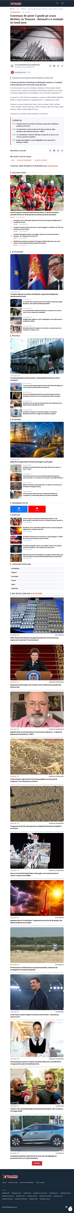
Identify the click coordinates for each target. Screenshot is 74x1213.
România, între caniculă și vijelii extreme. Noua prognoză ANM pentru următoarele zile (42, 528)
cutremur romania (40, 160)
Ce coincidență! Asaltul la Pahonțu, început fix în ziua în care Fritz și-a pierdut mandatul (38, 136)
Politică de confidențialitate (27, 1182)
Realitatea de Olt (33, 1199)
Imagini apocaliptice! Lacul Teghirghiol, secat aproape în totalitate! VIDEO (35, 141)
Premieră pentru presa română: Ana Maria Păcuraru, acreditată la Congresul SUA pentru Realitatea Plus (35, 1063)
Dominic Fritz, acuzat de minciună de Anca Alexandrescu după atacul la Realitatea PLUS (42, 404)
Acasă (13, 9)
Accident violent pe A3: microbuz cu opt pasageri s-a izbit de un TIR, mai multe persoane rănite (43, 537)
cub (12, 160)
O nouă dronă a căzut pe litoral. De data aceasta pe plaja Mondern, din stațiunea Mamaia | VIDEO (35, 130)
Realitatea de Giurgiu (7, 1199)
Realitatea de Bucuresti (8, 1196)
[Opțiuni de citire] (70, 1209)
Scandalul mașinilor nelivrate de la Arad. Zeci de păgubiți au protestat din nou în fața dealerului (33, 1157)
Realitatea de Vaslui (45, 1199)
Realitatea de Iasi (53, 1193)
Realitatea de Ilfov (20, 1196)
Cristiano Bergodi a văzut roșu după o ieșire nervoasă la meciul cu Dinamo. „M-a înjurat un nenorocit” (36, 235)
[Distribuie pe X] (62, 65)
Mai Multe (37, 1163)
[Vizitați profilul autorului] (12, 66)
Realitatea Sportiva (16, 1193)
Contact (4, 1182)
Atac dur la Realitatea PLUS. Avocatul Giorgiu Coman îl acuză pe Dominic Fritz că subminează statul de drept (41, 395)
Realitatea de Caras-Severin (40, 1193)
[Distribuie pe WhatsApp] (58, 65)
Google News (53, 166)
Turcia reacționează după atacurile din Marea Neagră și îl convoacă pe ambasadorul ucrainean (43, 386)
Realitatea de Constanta (45, 1196)
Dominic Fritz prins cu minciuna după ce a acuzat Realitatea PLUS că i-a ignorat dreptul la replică (40, 413)
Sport (15, 238)
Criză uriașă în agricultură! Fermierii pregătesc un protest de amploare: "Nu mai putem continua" (33, 780)
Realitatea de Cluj (58, 1196)
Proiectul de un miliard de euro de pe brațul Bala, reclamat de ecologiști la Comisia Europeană (33, 969)
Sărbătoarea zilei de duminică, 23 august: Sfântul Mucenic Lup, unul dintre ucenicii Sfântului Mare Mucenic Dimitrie (37, 242)
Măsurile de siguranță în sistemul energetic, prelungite (31, 462)
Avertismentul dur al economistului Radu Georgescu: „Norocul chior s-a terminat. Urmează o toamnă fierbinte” (43, 477)
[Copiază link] (50, 65)
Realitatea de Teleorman (21, 1199)
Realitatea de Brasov (65, 1193)
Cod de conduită (40, 1182)
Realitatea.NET (6, 1193)
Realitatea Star (27, 1193)
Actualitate (23, 9)
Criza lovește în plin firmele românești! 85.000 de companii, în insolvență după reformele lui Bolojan (40, 494)
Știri (18, 9)
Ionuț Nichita (60, 1012)
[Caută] (57, 3)
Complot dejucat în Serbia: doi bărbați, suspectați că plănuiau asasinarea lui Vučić (37, 125)
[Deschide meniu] (62, 3)
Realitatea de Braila (32, 1196)
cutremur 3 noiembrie (24, 160)
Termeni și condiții (13, 1182)
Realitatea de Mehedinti (30, 65)
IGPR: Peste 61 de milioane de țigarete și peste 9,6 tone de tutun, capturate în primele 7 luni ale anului (34, 639)
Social (12, 217)
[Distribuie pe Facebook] (54, 65)
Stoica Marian (59, 635)
